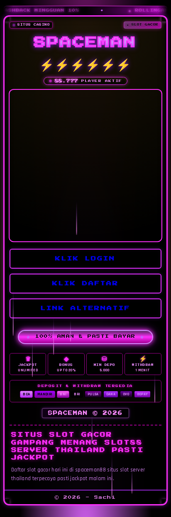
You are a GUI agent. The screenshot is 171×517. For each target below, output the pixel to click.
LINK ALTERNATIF (88, 306)
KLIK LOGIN (88, 257)
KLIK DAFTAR (88, 281)
